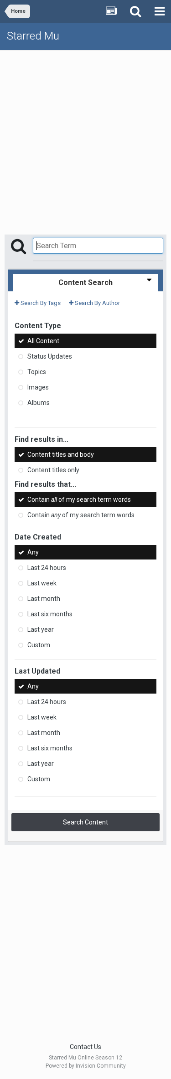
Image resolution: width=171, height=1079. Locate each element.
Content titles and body (60, 454)
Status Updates (49, 356)
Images (38, 387)
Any (33, 552)
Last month (43, 598)
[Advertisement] (85, 140)
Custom (38, 645)
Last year (40, 629)
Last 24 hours (46, 567)
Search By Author (96, 303)
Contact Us (85, 1046)
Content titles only (53, 470)
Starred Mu (33, 36)
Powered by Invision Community (86, 1066)
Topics (36, 371)
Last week (42, 583)
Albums (38, 402)
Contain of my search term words (79, 499)
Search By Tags (40, 303)
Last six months (50, 614)
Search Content (85, 822)
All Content (43, 341)
